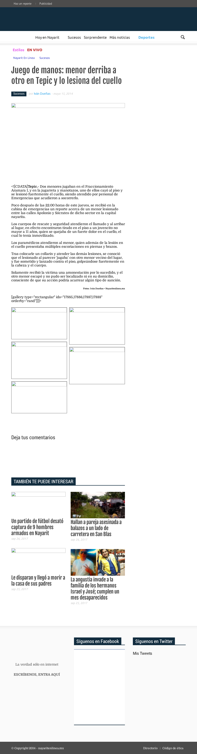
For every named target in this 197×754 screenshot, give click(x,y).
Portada (17, 37)
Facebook (155, 8)
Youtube (184, 8)
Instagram (169, 8)
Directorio (150, 748)
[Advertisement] (68, 459)
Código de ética (172, 748)
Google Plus (162, 8)
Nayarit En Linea (24, 58)
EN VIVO (34, 49)
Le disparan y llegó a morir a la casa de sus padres (38, 581)
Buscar (183, 37)
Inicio (41, 19)
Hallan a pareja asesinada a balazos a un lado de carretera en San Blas (96, 528)
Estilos (18, 49)
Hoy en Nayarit (47, 37)
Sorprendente (95, 37)
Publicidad (45, 3)
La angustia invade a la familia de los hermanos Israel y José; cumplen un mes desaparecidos (95, 588)
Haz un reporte (22, 3)
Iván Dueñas (42, 93)
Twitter (177, 8)
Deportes (146, 37)
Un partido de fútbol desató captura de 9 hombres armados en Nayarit (37, 527)
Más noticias (120, 37)
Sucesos (74, 37)
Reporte (28, 37)
